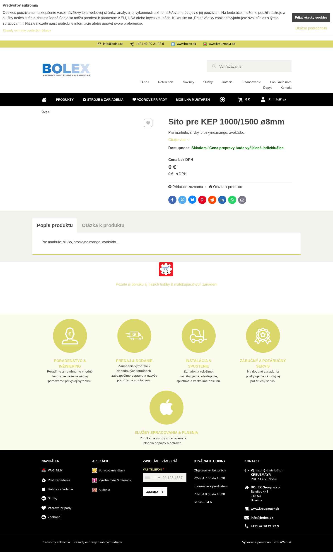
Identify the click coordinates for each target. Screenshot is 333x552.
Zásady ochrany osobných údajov (98, 542)
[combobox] (152, 477)
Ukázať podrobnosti (311, 28)
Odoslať (152, 492)
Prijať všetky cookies (311, 17)
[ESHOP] (166, 275)
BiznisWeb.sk (282, 542)
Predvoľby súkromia (55, 542)
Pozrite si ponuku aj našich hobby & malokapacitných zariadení (166, 284)
